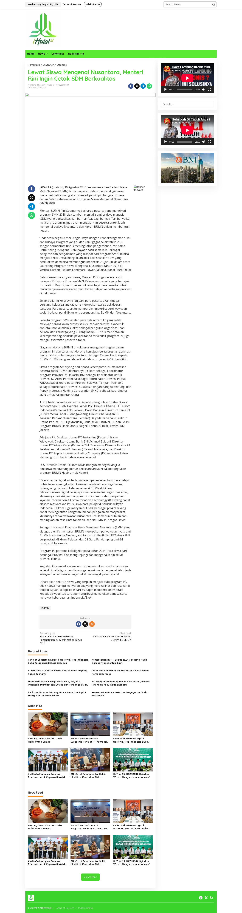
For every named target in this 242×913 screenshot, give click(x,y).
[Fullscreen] (209, 89)
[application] (187, 78)
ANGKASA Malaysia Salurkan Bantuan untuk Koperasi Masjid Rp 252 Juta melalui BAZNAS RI (46, 776)
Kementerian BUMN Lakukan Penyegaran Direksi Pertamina (120, 694)
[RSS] (92, 624)
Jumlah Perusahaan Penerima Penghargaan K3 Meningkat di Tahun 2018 (61, 638)
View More (90, 877)
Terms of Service (64, 907)
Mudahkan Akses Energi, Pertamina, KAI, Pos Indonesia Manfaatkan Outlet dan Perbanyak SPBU (58, 683)
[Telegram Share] (143, 86)
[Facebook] (78, 624)
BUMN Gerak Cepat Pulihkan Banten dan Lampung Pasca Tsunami (57, 672)
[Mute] (204, 89)
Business (32, 87)
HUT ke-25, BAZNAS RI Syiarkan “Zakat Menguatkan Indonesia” (131, 776)
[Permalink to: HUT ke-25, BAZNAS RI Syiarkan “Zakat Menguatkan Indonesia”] (133, 759)
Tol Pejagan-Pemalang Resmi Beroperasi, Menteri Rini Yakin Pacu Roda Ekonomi (121, 683)
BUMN (45, 608)
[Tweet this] (137, 86)
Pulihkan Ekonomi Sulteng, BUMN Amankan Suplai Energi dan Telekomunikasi (57, 694)
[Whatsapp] (149, 86)
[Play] (165, 89)
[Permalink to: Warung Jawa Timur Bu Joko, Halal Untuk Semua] (48, 724)
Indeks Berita (85, 907)
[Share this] (130, 86)
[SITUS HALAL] (43, 29)
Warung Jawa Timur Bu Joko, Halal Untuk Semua (45, 740)
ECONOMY (41, 87)
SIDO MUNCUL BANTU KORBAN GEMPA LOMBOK (112, 636)
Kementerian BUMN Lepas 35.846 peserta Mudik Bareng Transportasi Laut (119, 661)
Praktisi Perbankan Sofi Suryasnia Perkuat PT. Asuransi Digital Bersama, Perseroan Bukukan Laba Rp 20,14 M (89, 740)
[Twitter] (85, 624)
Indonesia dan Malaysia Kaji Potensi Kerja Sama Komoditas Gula (120, 672)
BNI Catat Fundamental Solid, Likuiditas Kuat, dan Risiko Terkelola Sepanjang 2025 (88, 776)
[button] (214, 4)
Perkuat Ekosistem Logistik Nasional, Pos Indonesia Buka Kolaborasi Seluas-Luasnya (58, 661)
